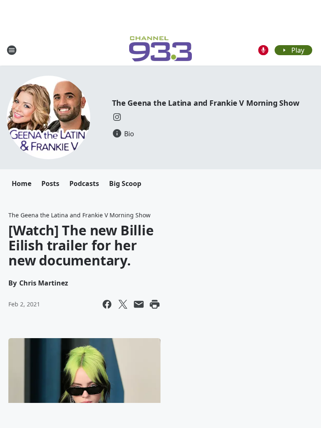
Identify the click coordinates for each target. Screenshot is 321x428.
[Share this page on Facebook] (107, 304)
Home (21, 183)
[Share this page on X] (123, 304)
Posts (50, 183)
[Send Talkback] (263, 50)
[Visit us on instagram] (117, 117)
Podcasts (84, 183)
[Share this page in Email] (139, 304)
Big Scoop (125, 183)
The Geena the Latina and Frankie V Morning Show (205, 103)
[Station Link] (160, 50)
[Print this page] (154, 304)
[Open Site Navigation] (12, 50)
